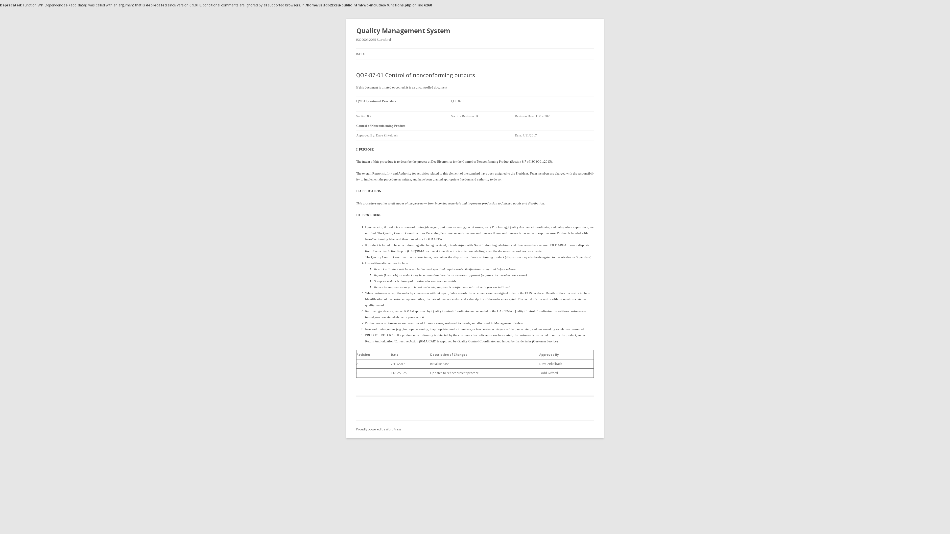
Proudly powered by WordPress (378, 429)
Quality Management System (403, 30)
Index (360, 54)
